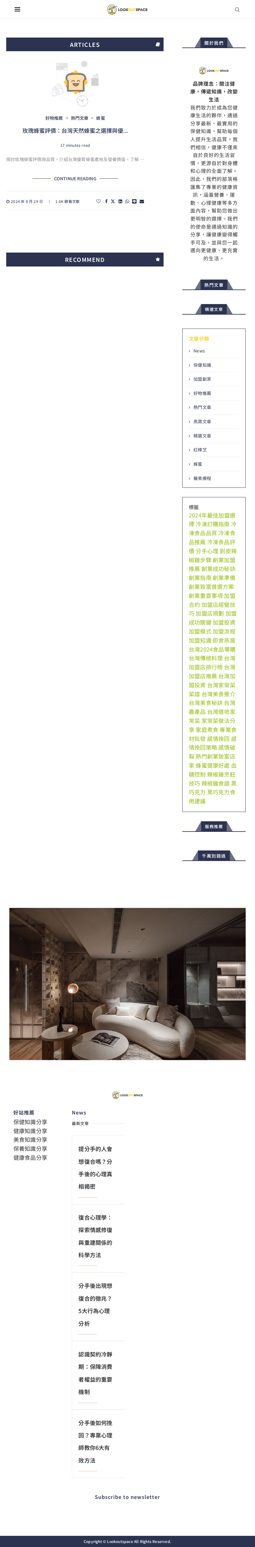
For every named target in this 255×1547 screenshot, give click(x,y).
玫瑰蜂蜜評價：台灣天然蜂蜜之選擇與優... (75, 130)
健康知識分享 (30, 1131)
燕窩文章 (202, 421)
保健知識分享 (30, 1122)
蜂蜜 (197, 464)
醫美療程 (202, 478)
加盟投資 (224, 622)
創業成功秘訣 (218, 568)
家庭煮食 (207, 729)
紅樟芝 (200, 450)
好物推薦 (202, 393)
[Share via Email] (142, 201)
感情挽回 (218, 738)
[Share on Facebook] (106, 201)
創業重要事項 (206, 595)
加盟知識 (200, 640)
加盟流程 (224, 631)
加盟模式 (200, 631)
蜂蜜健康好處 (213, 765)
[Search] (237, 9)
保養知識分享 (30, 1148)
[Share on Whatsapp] (127, 201)
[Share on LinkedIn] (120, 201)
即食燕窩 (224, 640)
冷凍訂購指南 (213, 524)
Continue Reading (75, 179)
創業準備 (224, 577)
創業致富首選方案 (211, 586)
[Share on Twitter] (113, 201)
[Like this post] (98, 201)
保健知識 (202, 365)
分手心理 (207, 551)
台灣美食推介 (218, 694)
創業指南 (200, 577)
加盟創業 (202, 379)
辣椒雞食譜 (216, 783)
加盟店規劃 (210, 613)
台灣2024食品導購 (212, 649)
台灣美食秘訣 (206, 702)
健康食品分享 (30, 1157)
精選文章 (202, 436)
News (199, 351)
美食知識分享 (30, 1139)
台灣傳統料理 (206, 658)
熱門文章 (202, 407)
